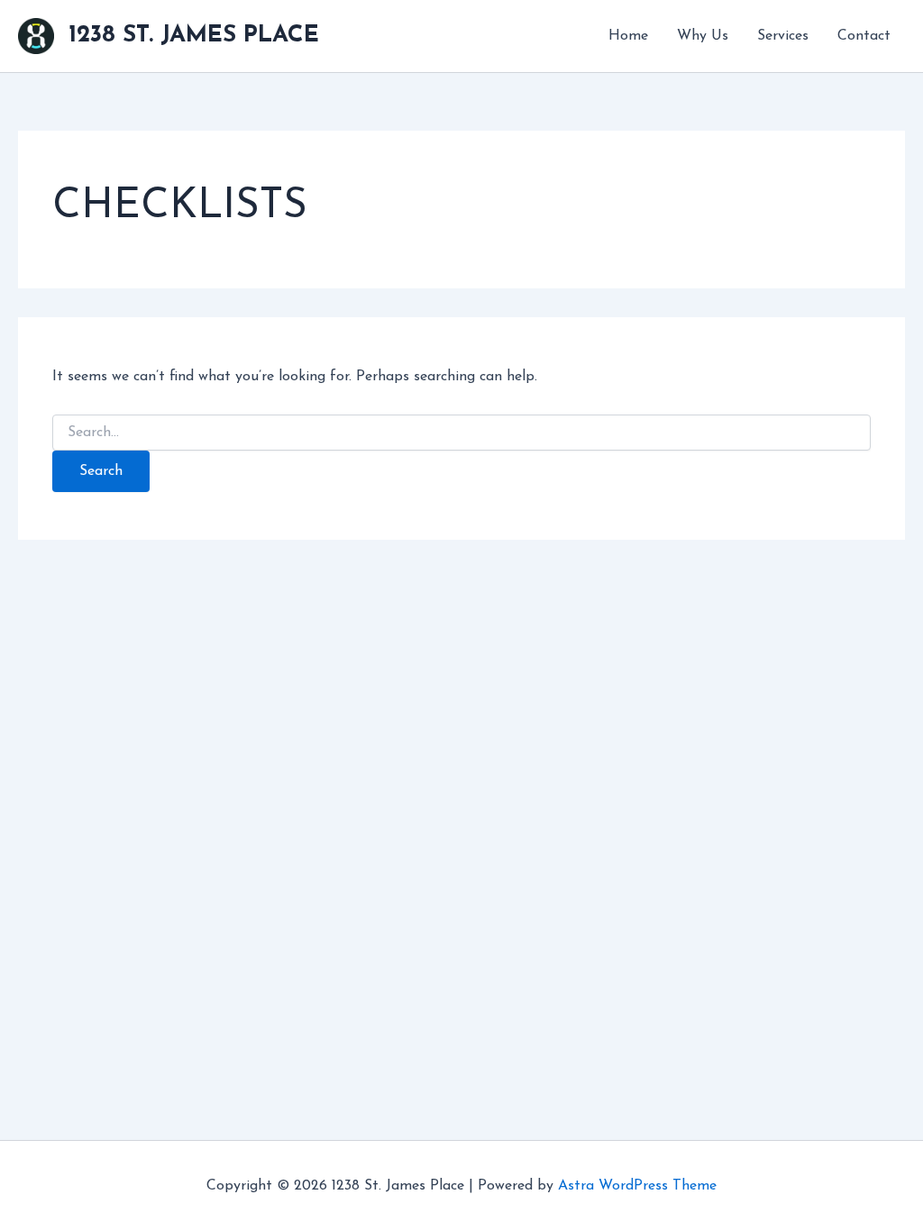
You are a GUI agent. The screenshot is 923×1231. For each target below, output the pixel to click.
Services (783, 36)
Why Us (702, 36)
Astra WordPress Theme (637, 1186)
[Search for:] (461, 433)
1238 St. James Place (194, 35)
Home (628, 36)
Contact (864, 36)
